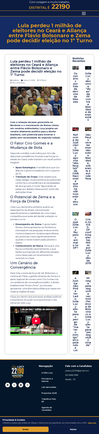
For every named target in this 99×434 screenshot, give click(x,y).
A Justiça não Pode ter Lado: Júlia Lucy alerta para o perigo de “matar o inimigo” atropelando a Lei (75, 314)
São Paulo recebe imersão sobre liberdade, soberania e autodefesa (88, 156)
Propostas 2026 (49, 393)
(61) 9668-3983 (71, 375)
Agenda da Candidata (47, 408)
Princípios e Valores (47, 380)
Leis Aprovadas (49, 387)
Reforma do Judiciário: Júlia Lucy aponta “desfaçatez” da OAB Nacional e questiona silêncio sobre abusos (75, 169)
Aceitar (25, 429)
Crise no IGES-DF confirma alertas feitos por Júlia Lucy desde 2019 (88, 241)
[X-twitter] (14, 385)
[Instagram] (27, 385)
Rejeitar (73, 429)
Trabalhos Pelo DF (49, 400)
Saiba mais (92, 423)
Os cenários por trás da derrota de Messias (75, 87)
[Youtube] (21, 385)
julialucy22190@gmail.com (77, 371)
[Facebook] (7, 385)
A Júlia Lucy (47, 373)
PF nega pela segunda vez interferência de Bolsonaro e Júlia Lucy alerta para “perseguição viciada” (88, 312)
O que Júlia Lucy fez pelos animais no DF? (75, 233)
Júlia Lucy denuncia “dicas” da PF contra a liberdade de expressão (88, 96)
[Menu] (84, 13)
